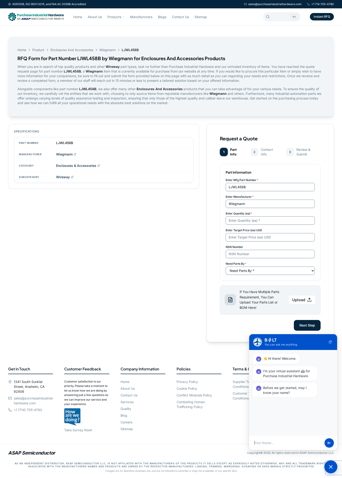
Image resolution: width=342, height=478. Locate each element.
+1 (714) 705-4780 (28, 410)
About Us (95, 17)
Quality (126, 409)
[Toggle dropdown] (123, 16)
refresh (330, 342)
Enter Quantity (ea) (239, 213)
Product (38, 50)
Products (114, 17)
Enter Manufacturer (240, 196)
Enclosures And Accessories (71, 50)
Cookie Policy (187, 388)
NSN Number (234, 247)
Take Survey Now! (78, 430)
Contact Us (180, 17)
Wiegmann (107, 50)
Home (77, 17)
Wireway (63, 177)
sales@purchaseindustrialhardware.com (275, 4)
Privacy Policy (187, 382)
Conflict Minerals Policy (194, 395)
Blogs (162, 17)
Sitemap (200, 17)
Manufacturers (141, 17)
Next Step (307, 325)
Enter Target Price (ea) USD (244, 230)
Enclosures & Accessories (76, 166)
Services (127, 402)
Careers (126, 422)
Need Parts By (236, 263)
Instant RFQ (322, 16)
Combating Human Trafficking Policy (191, 404)
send (329, 442)
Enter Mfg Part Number (242, 180)
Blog (124, 415)
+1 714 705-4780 (322, 4)
